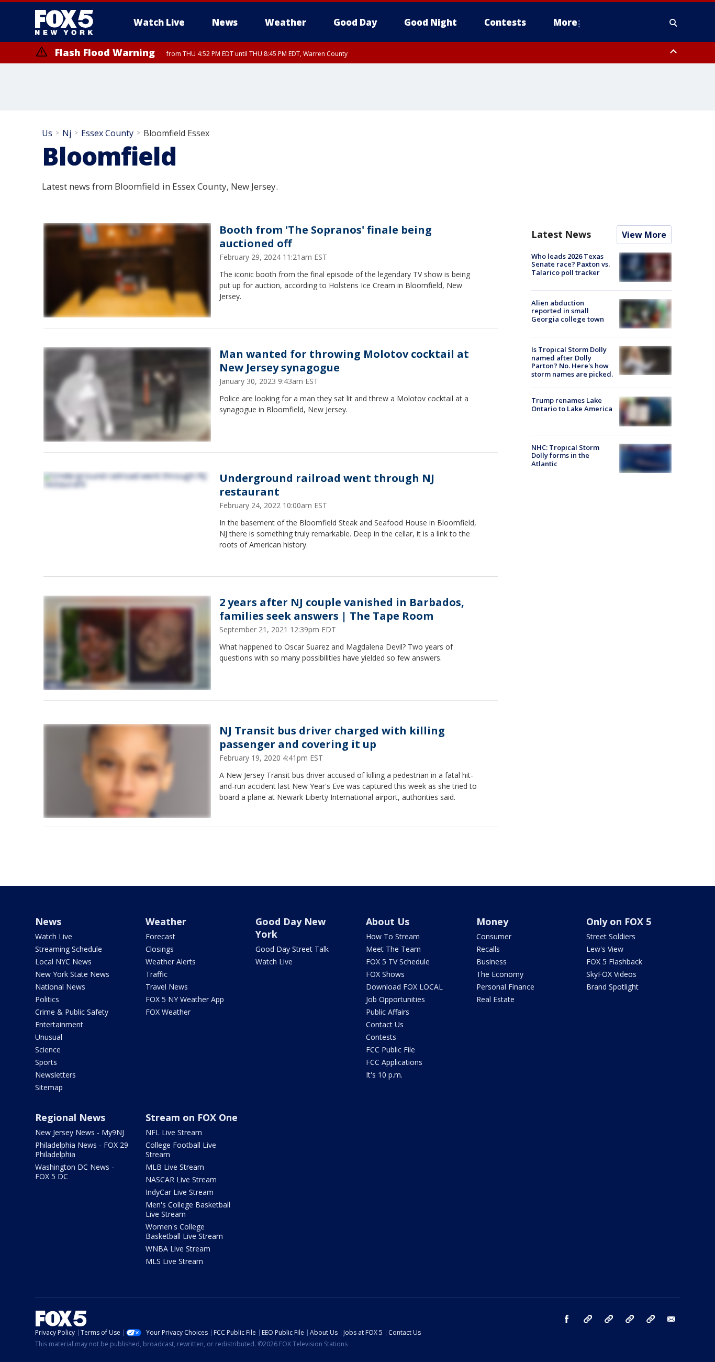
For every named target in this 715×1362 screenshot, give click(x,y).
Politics (47, 999)
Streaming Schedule (68, 949)
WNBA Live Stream (178, 1249)
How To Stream (393, 936)
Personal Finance (505, 987)
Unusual (48, 1037)
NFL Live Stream (174, 1132)
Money (492, 921)
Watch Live (53, 936)
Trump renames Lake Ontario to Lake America (571, 404)
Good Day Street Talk (292, 949)
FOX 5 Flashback (614, 961)
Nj (66, 133)
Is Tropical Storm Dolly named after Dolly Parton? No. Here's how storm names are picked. (572, 362)
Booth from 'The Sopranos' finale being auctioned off (325, 236)
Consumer (493, 936)
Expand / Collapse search (673, 22)
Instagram (587, 1319)
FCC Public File (390, 1050)
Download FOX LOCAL (404, 987)
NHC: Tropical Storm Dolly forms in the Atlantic (565, 455)
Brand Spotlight (612, 987)
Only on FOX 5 (618, 921)
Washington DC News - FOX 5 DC (74, 1171)
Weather (166, 921)
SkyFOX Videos (611, 974)
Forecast (160, 936)
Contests (381, 1037)
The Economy (499, 974)
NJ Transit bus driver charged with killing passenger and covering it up (332, 737)
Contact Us (385, 1024)
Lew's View (604, 949)
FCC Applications (394, 1062)
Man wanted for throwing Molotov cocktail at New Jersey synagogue (344, 361)
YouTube (629, 1319)
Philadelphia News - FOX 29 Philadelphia (81, 1149)
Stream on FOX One (192, 1117)
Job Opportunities (395, 999)
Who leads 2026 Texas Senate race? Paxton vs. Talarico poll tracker (570, 264)
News (48, 921)
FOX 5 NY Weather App (185, 999)
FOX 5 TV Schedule (398, 961)
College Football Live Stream (181, 1149)
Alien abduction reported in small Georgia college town (567, 311)
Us (47, 133)
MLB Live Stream (175, 1167)
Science (48, 1050)
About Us (387, 921)
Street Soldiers (610, 936)
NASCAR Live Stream (181, 1179)
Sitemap (49, 1087)
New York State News (72, 974)
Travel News (167, 987)
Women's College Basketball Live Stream (184, 1231)
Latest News (561, 234)
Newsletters (55, 1075)
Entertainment (59, 1024)
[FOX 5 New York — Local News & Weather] (69, 22)
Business (491, 961)
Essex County (107, 133)
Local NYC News (63, 961)
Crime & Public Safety (71, 1012)
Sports (46, 1062)
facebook (566, 1319)
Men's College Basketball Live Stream (188, 1209)
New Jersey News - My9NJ (79, 1132)
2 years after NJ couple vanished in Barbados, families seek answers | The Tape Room (341, 609)
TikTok (608, 1319)
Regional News (70, 1117)
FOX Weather (168, 1012)
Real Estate (495, 999)
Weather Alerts (171, 961)
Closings (160, 949)
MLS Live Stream (174, 1261)
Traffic (156, 974)
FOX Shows (385, 974)
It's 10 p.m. (384, 1075)
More (565, 22)
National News (60, 987)
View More (644, 234)
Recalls (488, 949)
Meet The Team (393, 949)
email (671, 1319)
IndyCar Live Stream (180, 1192)
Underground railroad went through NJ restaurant (326, 485)
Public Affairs (387, 1012)
